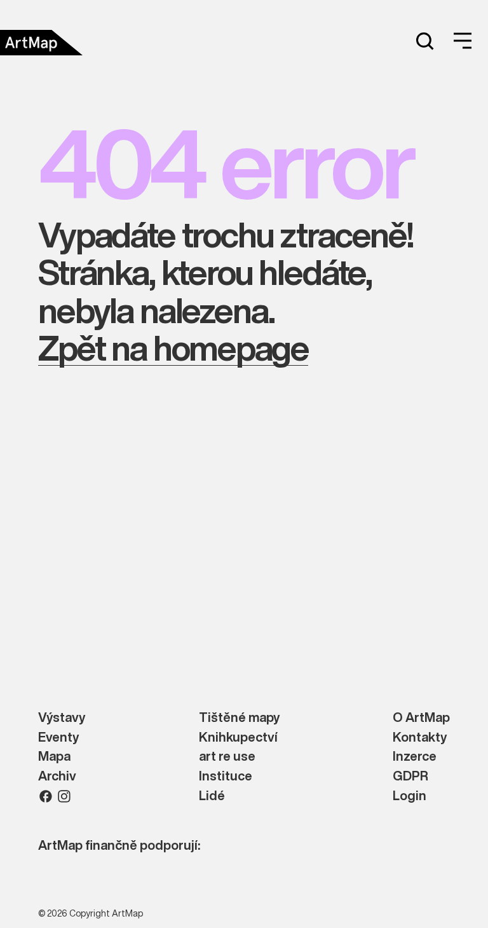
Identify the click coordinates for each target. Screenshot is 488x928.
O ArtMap (421, 717)
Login (409, 796)
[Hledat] (424, 40)
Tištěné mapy (239, 717)
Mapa (54, 756)
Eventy (58, 737)
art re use (227, 756)
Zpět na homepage (173, 347)
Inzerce (415, 756)
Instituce (225, 776)
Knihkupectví (238, 737)
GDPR (410, 776)
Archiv (57, 776)
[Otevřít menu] (462, 40)
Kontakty (420, 737)
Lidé (212, 796)
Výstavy (61, 717)
